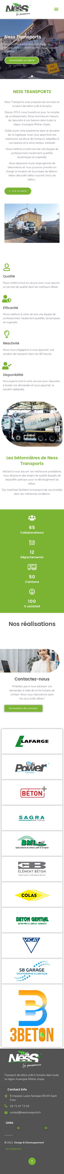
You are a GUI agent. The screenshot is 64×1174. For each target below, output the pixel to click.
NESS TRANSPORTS (32, 92)
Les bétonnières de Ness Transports (32, 460)
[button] (56, 9)
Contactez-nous (32, 679)
